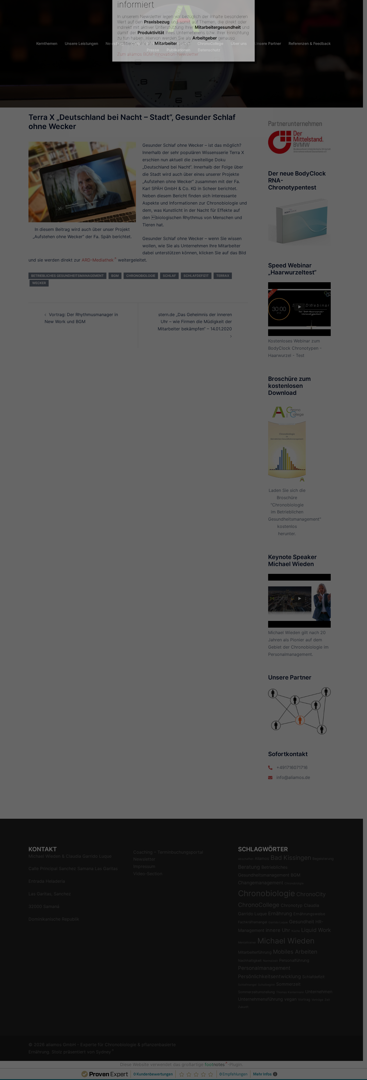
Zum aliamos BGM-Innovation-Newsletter (158, 107)
